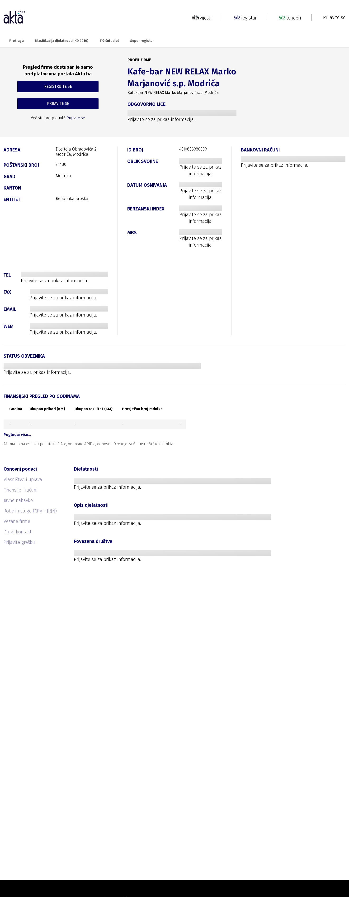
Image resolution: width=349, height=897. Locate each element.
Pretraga (16, 41)
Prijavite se (334, 17)
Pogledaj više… (17, 434)
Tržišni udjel (109, 41)
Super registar (142, 41)
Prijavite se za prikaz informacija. (161, 119)
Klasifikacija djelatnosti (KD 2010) (61, 41)
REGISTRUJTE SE (58, 86)
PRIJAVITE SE (58, 103)
